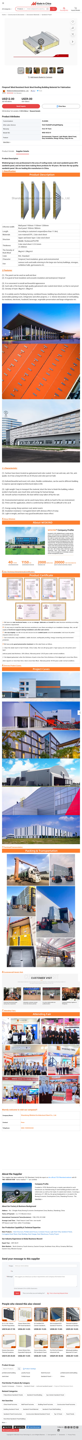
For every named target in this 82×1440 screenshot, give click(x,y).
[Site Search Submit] (53, 9)
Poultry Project (54, 1234)
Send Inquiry (21, 106)
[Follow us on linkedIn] (59, 1430)
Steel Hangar (32, 1234)
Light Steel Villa (55, 1232)
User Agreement (52, 1434)
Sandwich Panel (47, 15)
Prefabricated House (31, 1232)
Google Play (19, 1427)
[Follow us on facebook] (66, 1427)
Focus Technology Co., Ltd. (27, 1434)
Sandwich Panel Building (34, 1395)
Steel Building (22, 1234)
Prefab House (26, 1376)
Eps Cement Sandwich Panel (55, 1395)
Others (62, 1376)
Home (4, 15)
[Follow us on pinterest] (77, 1427)
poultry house (26, 1373)
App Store (7, 1427)
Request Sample (35, 111)
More (4, 1422)
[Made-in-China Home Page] (41, 3)
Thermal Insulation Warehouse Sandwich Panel (72, 1325)
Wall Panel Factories (27, 1404)
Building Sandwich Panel (11, 1409)
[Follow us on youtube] (74, 1427)
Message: (10, 1276)
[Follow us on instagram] (71, 1427)
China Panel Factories (10, 1404)
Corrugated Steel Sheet (9, 1234)
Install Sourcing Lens (11, 1430)
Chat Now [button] (62, 106)
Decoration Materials (32, 15)
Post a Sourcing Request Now (57, 1293)
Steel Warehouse (42, 1234)
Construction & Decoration (16, 15)
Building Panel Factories (45, 1404)
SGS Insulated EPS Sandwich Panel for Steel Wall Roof (56, 1325)
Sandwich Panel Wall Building (51, 1409)
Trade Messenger (33, 1427)
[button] (3, 3)
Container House (44, 1232)
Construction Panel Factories (66, 1404)
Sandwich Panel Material (30, 1409)
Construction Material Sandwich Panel (38, 1414)
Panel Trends (70, 1414)
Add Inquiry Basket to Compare (41, 77)
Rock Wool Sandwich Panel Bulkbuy (15, 1419)
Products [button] (20, 9)
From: (11, 1266)
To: (12, 1271)
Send (17, 1293)
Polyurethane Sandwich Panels (13, 1395)
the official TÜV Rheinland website (59, 1177)
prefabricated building (9, 1373)
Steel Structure (18, 1232)
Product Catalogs (30, 1369)
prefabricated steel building (68, 1373)
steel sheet (5, 1376)
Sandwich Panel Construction (13, 1414)
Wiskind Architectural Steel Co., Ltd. (18, 91)
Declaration (62, 1434)
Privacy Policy (71, 1434)
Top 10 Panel (58, 1414)
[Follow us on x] (69, 1427)
